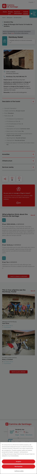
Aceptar (18, 461)
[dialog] (18, 458)
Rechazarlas (18, 466)
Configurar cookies (19, 470)
